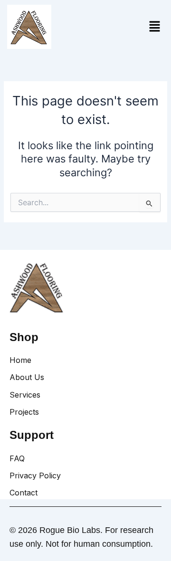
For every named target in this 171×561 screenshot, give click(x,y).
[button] (154, 27)
